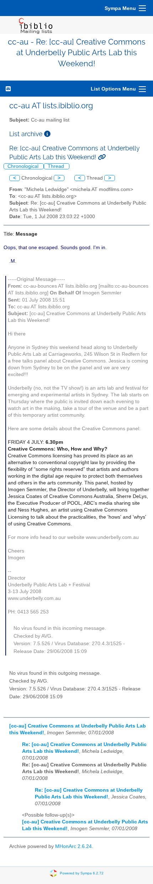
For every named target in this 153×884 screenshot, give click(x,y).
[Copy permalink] (102, 157)
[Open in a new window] (47, 134)
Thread (56, 166)
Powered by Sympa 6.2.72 (82, 873)
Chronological (23, 166)
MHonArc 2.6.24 (73, 846)
